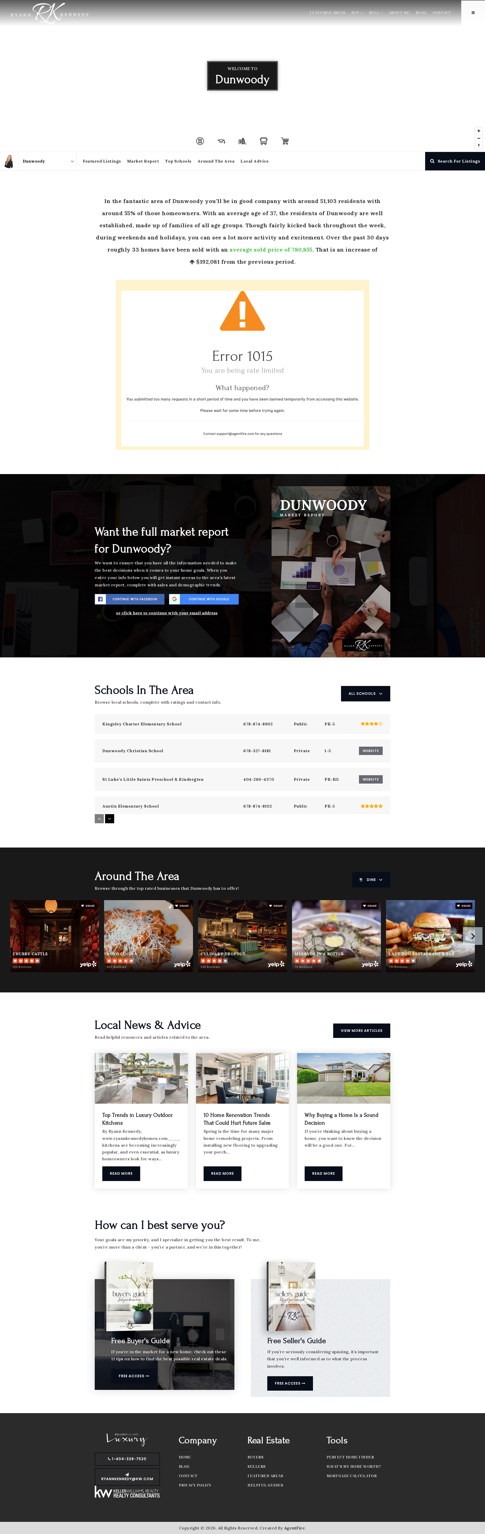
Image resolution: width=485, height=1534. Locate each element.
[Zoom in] (478, 131)
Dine (371, 879)
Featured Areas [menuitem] (327, 12)
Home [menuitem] (185, 1457)
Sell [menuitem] (374, 12)
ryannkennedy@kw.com (127, 1478)
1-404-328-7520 (129, 1458)
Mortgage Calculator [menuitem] (352, 1475)
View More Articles (362, 1030)
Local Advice (254, 161)
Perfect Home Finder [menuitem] (350, 1457)
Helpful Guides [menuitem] (265, 1485)
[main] (242, 706)
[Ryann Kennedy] (9, 161)
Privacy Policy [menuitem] (195, 1485)
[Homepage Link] (49, 12)
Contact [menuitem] (441, 12)
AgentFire (294, 1527)
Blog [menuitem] (421, 12)
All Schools (362, 693)
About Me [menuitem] (399, 12)
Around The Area (216, 161)
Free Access (132, 1376)
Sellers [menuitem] (257, 1466)
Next (472, 936)
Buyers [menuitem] (255, 1457)
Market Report (143, 161)
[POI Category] (200, 141)
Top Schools (178, 161)
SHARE (90, 905)
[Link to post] (141, 1078)
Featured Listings (102, 161)
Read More (121, 1173)
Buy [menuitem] (355, 12)
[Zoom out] (478, 138)
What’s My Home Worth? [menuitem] (354, 1466)
